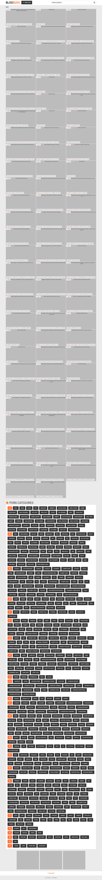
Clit (87, 581)
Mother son (58, 733)
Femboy (25, 625)
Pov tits (53, 159)
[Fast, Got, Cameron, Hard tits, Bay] (51, 456)
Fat (76, 620)
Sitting (89, 277)
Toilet (46, 815)
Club (59, 594)
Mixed (43, 57)
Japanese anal (28, 685)
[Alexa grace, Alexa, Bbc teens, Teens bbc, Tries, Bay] (21, 84)
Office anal (59, 243)
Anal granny (47, 517)
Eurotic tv (25, 612)
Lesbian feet (60, 703)
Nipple (68, 737)
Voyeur (16, 833)
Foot (61, 620)
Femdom (32, 620)
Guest (13, 462)
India (42, 677)
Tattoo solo (49, 327)
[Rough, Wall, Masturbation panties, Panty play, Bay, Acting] (21, 472)
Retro (83, 768)
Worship (50, 496)
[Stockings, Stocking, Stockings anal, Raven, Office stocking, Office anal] (81, 84)
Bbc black (18, 209)
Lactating (12, 711)
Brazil (75, 555)
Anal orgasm (62, 521)
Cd (36, 581)
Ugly (23, 828)
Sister (25, 781)
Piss (15, 755)
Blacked (60, 538)
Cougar (22, 594)
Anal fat (30, 462)
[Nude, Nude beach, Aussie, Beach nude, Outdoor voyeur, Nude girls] (21, 135)
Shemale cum (82, 802)
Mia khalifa (28, 724)
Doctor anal (40, 243)
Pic (53, 260)
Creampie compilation (73, 590)
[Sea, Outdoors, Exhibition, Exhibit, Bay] (81, 152)
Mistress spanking (82, 277)
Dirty (26, 607)
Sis (83, 789)
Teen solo (88, 815)
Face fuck (70, 277)
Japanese (17, 681)
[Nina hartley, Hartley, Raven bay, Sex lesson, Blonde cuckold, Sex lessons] (81, 219)
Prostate (43, 759)
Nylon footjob (86, 737)
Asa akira (53, 530)
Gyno (26, 642)
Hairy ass (60, 668)
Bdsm (41, 534)
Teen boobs (81, 429)
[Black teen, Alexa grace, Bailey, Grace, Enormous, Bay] (81, 51)
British (25, 542)
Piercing (18, 763)
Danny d (18, 607)
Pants (69, 361)
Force (54, 620)
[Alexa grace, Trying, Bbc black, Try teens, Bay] (21, 439)
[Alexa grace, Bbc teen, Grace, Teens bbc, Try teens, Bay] (81, 388)
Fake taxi (47, 629)
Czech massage (27, 568)
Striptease (23, 798)
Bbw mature (34, 551)
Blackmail (34, 542)
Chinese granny (28, 586)
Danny (8, 361)
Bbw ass (9, 462)
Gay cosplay (23, 74)
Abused (81, 525)
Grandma (11, 642)
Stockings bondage (61, 395)
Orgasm (16, 746)
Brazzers (12, 538)
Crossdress (50, 594)
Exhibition (79, 159)
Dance (79, 599)
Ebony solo (43, 612)
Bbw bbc (24, 551)
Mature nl (72, 724)
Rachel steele (27, 768)
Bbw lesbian (45, 542)
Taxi (20, 820)
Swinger (56, 785)
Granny (16, 638)
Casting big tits (55, 344)
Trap (90, 820)
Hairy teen (35, 672)
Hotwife (33, 664)
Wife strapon (90, 243)
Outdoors (73, 159)
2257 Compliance (48, 877)
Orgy (57, 746)
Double (58, 603)
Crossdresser (20, 573)
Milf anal (38, 724)
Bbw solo (49, 534)
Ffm (32, 625)
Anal (15, 508)
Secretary (58, 807)
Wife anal (85, 837)
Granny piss (12, 651)
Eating (72, 612)
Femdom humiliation (86, 462)
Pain (8, 412)
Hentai (69, 655)
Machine (43, 729)
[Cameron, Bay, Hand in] (81, 135)
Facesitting (84, 620)
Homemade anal (14, 672)
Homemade (60, 655)
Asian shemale (73, 530)
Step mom (73, 785)
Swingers (22, 789)
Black (29, 538)
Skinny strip (51, 277)
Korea (35, 698)
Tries (31, 91)
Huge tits (28, 659)
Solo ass (11, 794)
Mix (56, 57)
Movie (46, 724)
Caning (38, 577)
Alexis (53, 512)
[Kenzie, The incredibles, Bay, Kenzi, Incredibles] (81, 304)
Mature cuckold (21, 24)
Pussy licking (65, 763)
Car (31, 577)
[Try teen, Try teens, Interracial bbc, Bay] (21, 253)
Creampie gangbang (78, 586)
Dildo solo (60, 607)
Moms (11, 733)
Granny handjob (14, 646)
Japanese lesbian (49, 681)
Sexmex (49, 807)
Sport (69, 794)
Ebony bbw (12, 616)
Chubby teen (32, 590)
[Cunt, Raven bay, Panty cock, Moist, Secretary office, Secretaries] (21, 152)
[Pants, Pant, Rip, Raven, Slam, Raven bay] (81, 354)
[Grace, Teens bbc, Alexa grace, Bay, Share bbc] (21, 388)
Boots (18, 542)
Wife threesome (71, 243)
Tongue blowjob (19, 294)
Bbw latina (12, 555)
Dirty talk (31, 603)
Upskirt (16, 828)
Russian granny (88, 772)
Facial (56, 625)
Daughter (60, 599)
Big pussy (12, 560)
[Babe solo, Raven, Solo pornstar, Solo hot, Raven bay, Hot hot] (21, 270)
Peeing (80, 759)
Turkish (78, 815)
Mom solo (86, 729)
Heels (11, 668)
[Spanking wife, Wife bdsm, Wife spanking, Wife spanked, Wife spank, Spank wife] (21, 422)
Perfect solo (62, 260)
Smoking (49, 789)
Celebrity (46, 577)
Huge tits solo (49, 668)
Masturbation (29, 720)
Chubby (30, 573)
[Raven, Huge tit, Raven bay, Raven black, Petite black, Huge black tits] (51, 34)
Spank (32, 785)
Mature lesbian (65, 720)
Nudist (16, 737)
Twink (43, 820)
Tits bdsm (45, 395)
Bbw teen (43, 560)
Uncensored (32, 828)
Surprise (11, 807)
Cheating (83, 573)
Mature (23, 716)
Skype (65, 802)
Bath (78, 560)
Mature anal (57, 716)
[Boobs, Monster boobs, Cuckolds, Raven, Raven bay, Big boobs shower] (21, 489)
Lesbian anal (41, 711)
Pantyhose (24, 755)
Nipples (76, 737)
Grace (86, 57)
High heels (29, 668)
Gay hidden (75, 209)
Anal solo (44, 512)
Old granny (40, 746)
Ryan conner (54, 772)
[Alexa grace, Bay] (51, 101)
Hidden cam (49, 655)
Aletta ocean (66, 517)
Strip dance (44, 277)
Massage (31, 716)
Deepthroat (40, 479)
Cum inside (31, 594)
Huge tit (43, 41)
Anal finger (52, 243)
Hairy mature (70, 659)
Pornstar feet (57, 378)
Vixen (39, 833)
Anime (82, 508)
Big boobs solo (13, 551)
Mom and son (88, 716)
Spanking (40, 781)
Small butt (18, 327)
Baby (10, 542)
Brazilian (21, 564)
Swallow (31, 789)
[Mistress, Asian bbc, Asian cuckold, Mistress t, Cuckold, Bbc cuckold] (51, 405)
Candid (61, 577)
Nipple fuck (17, 125)
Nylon (24, 737)
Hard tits (52, 462)
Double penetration (38, 607)
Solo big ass (46, 802)
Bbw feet (80, 551)
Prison (38, 763)
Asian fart (27, 57)
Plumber (84, 763)
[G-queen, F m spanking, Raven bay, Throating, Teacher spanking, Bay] (51, 68)
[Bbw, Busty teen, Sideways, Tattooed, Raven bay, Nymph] (81, 405)
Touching (75, 429)
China (38, 573)
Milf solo (12, 720)
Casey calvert (29, 24)
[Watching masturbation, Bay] (81, 321)
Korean (16, 698)
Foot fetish (40, 378)
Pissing (50, 755)
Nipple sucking (10, 125)
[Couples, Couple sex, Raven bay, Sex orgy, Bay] (51, 219)
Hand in (78, 142)
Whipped (9, 378)
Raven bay (74, 24)
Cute (22, 581)
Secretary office (30, 159)
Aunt (70, 512)
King (69, 294)
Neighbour (40, 294)
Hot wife (77, 243)
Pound (15, 108)
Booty (63, 560)
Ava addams (61, 512)
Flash (29, 629)
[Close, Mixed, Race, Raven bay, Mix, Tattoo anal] (51, 51)
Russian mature (56, 768)
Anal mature (28, 521)
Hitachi (16, 655)
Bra (73, 551)
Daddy (37, 599)
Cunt (8, 159)
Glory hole (54, 642)
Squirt (58, 781)
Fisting (24, 620)
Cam (10, 586)
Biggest (69, 445)
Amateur (43, 508)
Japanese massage (14, 685)
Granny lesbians (32, 651)
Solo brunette (56, 327)
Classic (30, 581)
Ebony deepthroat (56, 479)
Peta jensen (28, 763)
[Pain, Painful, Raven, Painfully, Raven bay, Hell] (21, 405)
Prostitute (47, 763)
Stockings (70, 91)
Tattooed (84, 412)
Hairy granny (82, 659)
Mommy (63, 724)
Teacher (54, 815)
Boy (53, 538)
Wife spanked (30, 429)
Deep (91, 603)
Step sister (34, 802)
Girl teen (33, 108)
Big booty (77, 547)
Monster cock (81, 733)
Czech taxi (12, 590)
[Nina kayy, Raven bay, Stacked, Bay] (51, 169)
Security (40, 789)
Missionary (75, 729)
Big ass (8, 192)
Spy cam (51, 811)
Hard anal (19, 668)
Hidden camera (13, 664)
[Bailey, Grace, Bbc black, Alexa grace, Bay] (21, 203)
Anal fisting (73, 508)
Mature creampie (54, 729)
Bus (73, 534)
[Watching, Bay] (51, 17)
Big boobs (70, 429)
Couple (43, 581)
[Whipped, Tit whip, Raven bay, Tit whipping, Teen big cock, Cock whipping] (21, 371)
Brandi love (22, 547)
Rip (76, 361)
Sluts (43, 344)
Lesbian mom (82, 711)
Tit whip (14, 378)
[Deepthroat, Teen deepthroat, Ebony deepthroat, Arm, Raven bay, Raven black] (51, 472)
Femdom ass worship (58, 496)
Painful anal (61, 759)
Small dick (42, 811)
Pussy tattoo (92, 344)
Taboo (70, 815)
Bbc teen (76, 395)
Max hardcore (36, 733)
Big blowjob (25, 243)
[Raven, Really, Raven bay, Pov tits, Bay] (51, 152)
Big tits (36, 538)
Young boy (42, 846)
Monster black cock (90, 479)
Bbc (57, 534)
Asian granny (78, 517)
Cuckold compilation (11, 24)
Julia (37, 690)
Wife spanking (23, 429)
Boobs (8, 496)
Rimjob (66, 768)
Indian (16, 677)
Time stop (20, 824)
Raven (69, 24)
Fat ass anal (24, 462)
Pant (73, 361)
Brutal (82, 542)
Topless (69, 209)
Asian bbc (45, 412)
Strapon (73, 781)
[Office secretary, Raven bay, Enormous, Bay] (51, 304)
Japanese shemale (55, 685)
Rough (8, 479)
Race (47, 57)
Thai (22, 815)
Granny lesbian (73, 642)
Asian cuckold (51, 412)
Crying (17, 586)
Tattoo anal (61, 57)
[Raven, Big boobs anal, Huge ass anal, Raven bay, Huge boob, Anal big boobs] (81, 101)
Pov (57, 755)
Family (47, 620)
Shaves (79, 74)
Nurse (31, 737)
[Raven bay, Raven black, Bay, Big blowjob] (21, 236)
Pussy (20, 759)
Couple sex (45, 226)
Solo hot (27, 277)
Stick (13, 294)
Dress (11, 607)
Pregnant (34, 755)
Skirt (66, 807)
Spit (36, 794)
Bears (42, 547)
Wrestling (75, 837)
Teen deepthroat (47, 479)
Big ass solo (81, 534)
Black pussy (86, 41)
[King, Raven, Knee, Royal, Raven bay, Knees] (81, 287)
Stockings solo (20, 811)
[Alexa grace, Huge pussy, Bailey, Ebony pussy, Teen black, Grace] (21, 304)
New (51, 737)
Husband (42, 664)
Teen (15, 815)
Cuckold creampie (62, 586)
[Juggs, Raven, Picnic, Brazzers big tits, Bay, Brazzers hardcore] (21, 219)
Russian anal (43, 772)
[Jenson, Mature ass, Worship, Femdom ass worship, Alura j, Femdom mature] (51, 489)
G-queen (39, 74)
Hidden (40, 655)
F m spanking (45, 74)
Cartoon (74, 573)
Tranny (62, 815)
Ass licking (39, 521)
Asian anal (12, 512)
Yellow (17, 57)
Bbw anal (18, 462)
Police (52, 759)
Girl (32, 642)
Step (76, 794)
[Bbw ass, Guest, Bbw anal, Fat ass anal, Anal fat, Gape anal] (21, 456)
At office (46, 243)
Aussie (19, 142)
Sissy (65, 781)
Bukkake (21, 538)
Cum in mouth (13, 581)
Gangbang (43, 638)
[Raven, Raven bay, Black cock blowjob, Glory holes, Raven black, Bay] (51, 354)
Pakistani (72, 759)
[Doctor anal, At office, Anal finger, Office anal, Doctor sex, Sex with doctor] (51, 236)
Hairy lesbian (85, 664)
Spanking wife (10, 429)
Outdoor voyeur (32, 142)
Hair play (19, 176)
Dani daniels (41, 603)
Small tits (80, 41)
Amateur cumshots (26, 327)
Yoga (23, 846)
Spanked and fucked (56, 192)
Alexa (15, 91)
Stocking (75, 91)
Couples (39, 226)
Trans (29, 815)
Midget (76, 720)
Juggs (8, 226)
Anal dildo (24, 517)
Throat (11, 824)
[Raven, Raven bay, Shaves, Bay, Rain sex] (81, 68)
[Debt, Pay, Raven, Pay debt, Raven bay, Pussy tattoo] (81, 337)
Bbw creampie (33, 555)
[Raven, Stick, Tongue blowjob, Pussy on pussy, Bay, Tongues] (21, 287)
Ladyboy (25, 703)
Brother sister (32, 560)
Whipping (58, 837)
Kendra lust (26, 698)
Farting (9, 57)
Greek (22, 651)
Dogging (87, 599)
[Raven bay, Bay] (51, 84)
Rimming (45, 768)
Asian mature (51, 521)
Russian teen (75, 772)
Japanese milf (27, 690)
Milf (39, 716)
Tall (63, 820)
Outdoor (70, 746)
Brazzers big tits (23, 226)
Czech (84, 568)
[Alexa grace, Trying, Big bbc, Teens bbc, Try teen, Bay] (51, 203)
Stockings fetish (52, 395)
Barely (39, 142)
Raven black (55, 41)
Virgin (32, 833)
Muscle (11, 729)
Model (18, 733)
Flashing (48, 625)
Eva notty (80, 612)
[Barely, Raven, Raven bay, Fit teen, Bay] (51, 135)
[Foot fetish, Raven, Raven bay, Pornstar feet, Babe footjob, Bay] (51, 371)
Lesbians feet (52, 711)
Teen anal (37, 815)
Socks (57, 789)
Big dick (67, 555)
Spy (89, 781)
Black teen (70, 57)
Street (85, 807)
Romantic (75, 768)
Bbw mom (12, 564)
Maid (38, 720)
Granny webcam (64, 646)
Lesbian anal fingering (67, 711)
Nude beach (13, 142)
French (17, 625)
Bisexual (73, 542)
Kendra (66, 698)
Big (67, 538)
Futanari (20, 633)
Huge (68, 668)
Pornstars (74, 192)
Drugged (11, 603)
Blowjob (74, 538)
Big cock (54, 542)
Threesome (12, 820)
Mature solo (77, 716)
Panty (88, 759)
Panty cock (19, 159)
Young (16, 846)
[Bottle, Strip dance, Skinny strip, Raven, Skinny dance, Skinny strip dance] (51, 270)
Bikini (39, 260)
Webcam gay (16, 74)
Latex (33, 703)
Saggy (48, 785)
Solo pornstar (20, 277)
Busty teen (73, 412)
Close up (39, 586)
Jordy (79, 685)
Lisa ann (41, 703)
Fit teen (53, 142)
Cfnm (10, 573)
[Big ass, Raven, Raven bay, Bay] (21, 186)
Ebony (16, 612)
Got (42, 462)
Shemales (32, 811)
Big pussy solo (48, 260)
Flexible (11, 633)
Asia (42, 525)
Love (22, 707)
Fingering (43, 633)
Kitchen (49, 698)
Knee (77, 294)
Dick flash (21, 603)
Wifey (49, 837)
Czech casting (21, 577)
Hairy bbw (25, 672)
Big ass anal (33, 547)
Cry (81, 581)
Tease (83, 820)
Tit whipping (25, 378)
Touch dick (87, 429)
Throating (57, 74)
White (66, 837)
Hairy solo (78, 655)
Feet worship (74, 633)
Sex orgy (56, 226)
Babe (85, 560)
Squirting (44, 794)
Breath (77, 479)
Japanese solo (41, 685)
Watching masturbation (72, 327)
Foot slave (63, 633)
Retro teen (9, 108)
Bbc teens (20, 91)
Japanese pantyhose (79, 690)
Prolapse (12, 759)
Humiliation (62, 664)
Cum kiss (40, 594)
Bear (43, 551)
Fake (83, 629)
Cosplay (47, 568)
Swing (72, 802)
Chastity (79, 577)
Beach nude (24, 142)
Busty (82, 555)
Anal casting (74, 521)
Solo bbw (30, 807)
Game (63, 642)
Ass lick (34, 525)
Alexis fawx (22, 530)
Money (46, 720)
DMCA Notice (54, 877)
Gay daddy (87, 646)
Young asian (81, 209)
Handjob (32, 655)
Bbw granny (24, 534)
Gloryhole (82, 638)
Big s (64, 294)
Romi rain (12, 776)
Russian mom (13, 772)
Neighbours (46, 294)
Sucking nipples (25, 125)
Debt (69, 344)
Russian (16, 768)
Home (36, 659)
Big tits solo (85, 538)
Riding (91, 768)
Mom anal (54, 720)
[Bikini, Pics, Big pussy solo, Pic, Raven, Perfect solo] (51, 253)
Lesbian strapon (42, 707)
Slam (84, 361)
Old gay (89, 746)
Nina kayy (39, 176)
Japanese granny (14, 690)
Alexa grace (76, 57)
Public (43, 755)
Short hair (61, 811)
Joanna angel (59, 445)
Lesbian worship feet (74, 703)
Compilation (66, 568)
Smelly (22, 57)
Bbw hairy (31, 564)
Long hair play (29, 176)
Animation (50, 525)
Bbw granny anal (43, 564)
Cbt (54, 577)
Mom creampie (21, 729)
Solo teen (53, 798)
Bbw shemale (57, 555)
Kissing (57, 698)
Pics (42, 260)
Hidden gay (88, 209)
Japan (25, 681)
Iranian (24, 677)
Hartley (76, 226)
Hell (32, 412)
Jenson (39, 496)
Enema (34, 612)
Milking (26, 733)
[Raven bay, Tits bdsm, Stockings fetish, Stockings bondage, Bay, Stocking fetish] (51, 388)
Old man (31, 746)
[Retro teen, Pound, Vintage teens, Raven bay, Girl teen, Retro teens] (21, 101)
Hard (86, 655)
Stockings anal (82, 91)
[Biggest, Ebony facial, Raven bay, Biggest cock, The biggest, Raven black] (81, 439)
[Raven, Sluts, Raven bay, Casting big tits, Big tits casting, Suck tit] (51, 337)
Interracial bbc (21, 260)
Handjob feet (47, 192)
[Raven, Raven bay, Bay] (81, 17)
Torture (28, 820)
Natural (21, 742)
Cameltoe (22, 590)
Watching (39, 24)
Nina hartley (70, 226)
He (42, 192)
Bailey (82, 57)
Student (84, 794)
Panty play (28, 479)
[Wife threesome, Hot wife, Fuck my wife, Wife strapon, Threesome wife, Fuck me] (81, 236)
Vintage (24, 833)
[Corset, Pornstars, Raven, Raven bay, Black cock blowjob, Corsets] (81, 186)
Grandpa (72, 638)
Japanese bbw (69, 685)
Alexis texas (62, 508)
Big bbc (50, 209)
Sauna (89, 789)
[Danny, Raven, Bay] (21, 354)
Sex (17, 785)
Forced (16, 620)
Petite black (62, 41)
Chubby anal (65, 581)
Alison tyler (33, 530)
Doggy (69, 41)
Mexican (65, 729)
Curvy (74, 581)
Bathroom (22, 555)
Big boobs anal (75, 108)
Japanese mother (14, 694)
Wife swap (41, 837)
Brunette (75, 277)
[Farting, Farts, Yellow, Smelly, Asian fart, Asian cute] (21, 51)
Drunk (23, 599)
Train (56, 820)
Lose (69, 479)
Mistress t (58, 412)
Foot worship (66, 625)
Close (39, 57)
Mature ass (44, 496)
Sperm (62, 798)
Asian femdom (71, 462)
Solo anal (56, 802)
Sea (68, 159)
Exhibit (84, 159)
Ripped (92, 41)
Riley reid (23, 772)
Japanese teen (54, 690)
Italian (49, 677)
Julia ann (61, 681)
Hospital (86, 668)
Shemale (16, 781)
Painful (12, 412)
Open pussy (74, 41)
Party (78, 755)
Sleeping (49, 781)
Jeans (44, 690)
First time (77, 625)
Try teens (14, 260)
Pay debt (80, 344)
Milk (19, 720)
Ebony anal (62, 612)
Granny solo (54, 638)
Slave (10, 785)
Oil (63, 746)
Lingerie (71, 707)
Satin (10, 811)
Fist (10, 625)
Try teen (61, 209)
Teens (36, 820)
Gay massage (56, 651)
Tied (69, 820)
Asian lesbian (71, 525)
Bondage (45, 538)
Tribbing (29, 824)
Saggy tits (28, 794)
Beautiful (12, 547)
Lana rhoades (13, 707)
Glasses (53, 646)
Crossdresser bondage (56, 590)
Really (43, 159)
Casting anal (53, 581)
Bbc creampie (54, 560)
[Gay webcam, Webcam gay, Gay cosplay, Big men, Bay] (21, 68)
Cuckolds (21, 496)
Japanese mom (35, 681)
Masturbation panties (20, 479)
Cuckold (63, 412)
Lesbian (16, 703)
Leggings (62, 707)
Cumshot (69, 577)
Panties (28, 759)
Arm (62, 479)
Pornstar (76, 763)
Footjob (68, 620)
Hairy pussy (73, 664)
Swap (20, 794)
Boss (56, 551)
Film (85, 625)
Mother (67, 716)
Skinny (82, 781)
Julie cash (65, 690)
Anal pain (12, 530)
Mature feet (33, 729)
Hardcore (76, 668)
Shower (40, 785)
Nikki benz (12, 742)
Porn (55, 763)
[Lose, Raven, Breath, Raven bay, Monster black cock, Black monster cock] (81, 472)
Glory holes (59, 361)
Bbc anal (50, 547)
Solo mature (76, 807)
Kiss (42, 698)
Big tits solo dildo (41, 327)
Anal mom (85, 521)
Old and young (13, 750)
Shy (75, 798)
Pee (72, 755)
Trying (45, 209)
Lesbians (50, 703)
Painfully (22, 412)
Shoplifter (33, 798)
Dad (52, 599)
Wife (15, 837)
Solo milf (44, 798)
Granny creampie (42, 642)
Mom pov (54, 724)
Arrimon (52, 508)
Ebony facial (75, 445)
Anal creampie (23, 512)
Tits (50, 820)
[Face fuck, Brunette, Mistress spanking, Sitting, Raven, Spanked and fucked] (81, 270)
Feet (40, 620)
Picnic (17, 226)
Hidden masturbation (48, 659)
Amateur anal (13, 517)
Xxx (15, 841)
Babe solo (9, 277)
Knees (90, 294)
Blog (13, 2)
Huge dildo (52, 664)
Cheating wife (49, 586)
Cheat (85, 590)
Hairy (24, 655)
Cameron (70, 142)
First (55, 629)
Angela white (35, 517)
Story (53, 794)
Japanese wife (88, 685)
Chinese (38, 568)
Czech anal (12, 594)
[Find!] (94, 2)
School (24, 785)
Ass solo (34, 512)
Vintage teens (21, 108)
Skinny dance (62, 277)
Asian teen (60, 525)
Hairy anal (12, 659)
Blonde (71, 560)
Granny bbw (45, 651)
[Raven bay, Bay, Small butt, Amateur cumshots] (21, 321)
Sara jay (82, 785)
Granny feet (77, 646)
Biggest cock (88, 445)
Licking (31, 711)
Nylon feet (59, 737)
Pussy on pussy (27, 294)
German (63, 638)
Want (57, 294)
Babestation (45, 555)
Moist (24, 159)
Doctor (45, 599)
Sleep (32, 781)
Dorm (15, 599)
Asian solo (79, 512)
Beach (91, 534)
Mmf (10, 724)
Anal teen (89, 517)
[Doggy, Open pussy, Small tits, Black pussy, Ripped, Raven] (81, 34)
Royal (81, 294)
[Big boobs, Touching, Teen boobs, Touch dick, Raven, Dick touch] (81, 422)
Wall (13, 479)
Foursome (53, 633)
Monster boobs (15, 496)
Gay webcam (9, 74)
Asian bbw (44, 530)
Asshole (25, 525)
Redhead (32, 772)
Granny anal (32, 638)
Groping (84, 642)
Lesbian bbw (88, 703)
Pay (72, 344)
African (19, 521)
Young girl (32, 846)
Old (24, 746)
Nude (8, 142)
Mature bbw (69, 733)
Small (64, 785)
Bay (44, 24)
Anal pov (63, 530)
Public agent (88, 755)
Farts (13, 57)
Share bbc (29, 395)
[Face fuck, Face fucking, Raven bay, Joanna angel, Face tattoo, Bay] (51, 439)
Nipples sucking (61, 429)
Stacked (50, 176)
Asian (29, 508)
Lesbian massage (82, 707)
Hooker (38, 668)
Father (22, 629)
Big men (28, 74)
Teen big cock (32, 378)
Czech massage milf (71, 594)
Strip (64, 789)
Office (50, 746)
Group (90, 638)
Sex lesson (88, 226)
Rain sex (87, 74)
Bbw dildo (65, 551)
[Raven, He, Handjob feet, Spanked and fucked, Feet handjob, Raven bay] (51, 186)
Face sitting (74, 629)
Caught (11, 577)
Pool (10, 763)
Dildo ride (51, 607)
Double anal (82, 603)
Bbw (68, 412)
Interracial (33, 677)
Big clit (59, 547)
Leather (53, 707)
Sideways (79, 412)
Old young (80, 746)
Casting (76, 568)
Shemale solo (74, 789)
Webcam (23, 837)
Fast (38, 462)
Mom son (47, 716)
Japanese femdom (28, 694)
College (42, 590)
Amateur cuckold (14, 525)
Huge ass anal (83, 108)
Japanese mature (73, 681)
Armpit (57, 517)
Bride (49, 551)
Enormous (91, 57)
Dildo (30, 599)
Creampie (56, 568)
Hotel (60, 659)
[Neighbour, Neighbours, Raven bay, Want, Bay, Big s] (51, 287)
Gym (19, 642)
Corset (69, 192)
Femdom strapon (32, 633)
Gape (32, 646)
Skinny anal (12, 798)
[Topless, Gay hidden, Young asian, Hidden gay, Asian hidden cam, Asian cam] (81, 203)
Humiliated (77, 462)
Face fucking (45, 445)
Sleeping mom (13, 802)
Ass (36, 508)
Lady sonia (22, 711)
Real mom (65, 772)
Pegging (64, 755)
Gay (24, 638)
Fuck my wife (83, 243)
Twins (76, 820)
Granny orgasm (42, 646)
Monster (90, 724)
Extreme (52, 612)
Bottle (39, 277)
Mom (15, 716)
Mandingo (18, 724)
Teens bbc (26, 91)
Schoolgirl (83, 798)
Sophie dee (24, 802)
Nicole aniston (41, 737)
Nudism (29, 742)
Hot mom (24, 664)
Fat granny (63, 629)
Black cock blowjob (52, 361)
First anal (38, 629)
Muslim (81, 724)
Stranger (21, 807)
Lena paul (31, 707)
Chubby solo (64, 573)
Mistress (39, 412)
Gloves (25, 646)
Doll (65, 603)
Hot (20, 659)
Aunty (11, 521)
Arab (22, 508)
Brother (67, 547)
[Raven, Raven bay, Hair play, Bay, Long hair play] (21, 169)
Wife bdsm (17, 429)
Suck (69, 798)
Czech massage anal (50, 573)
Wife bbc (31, 837)
